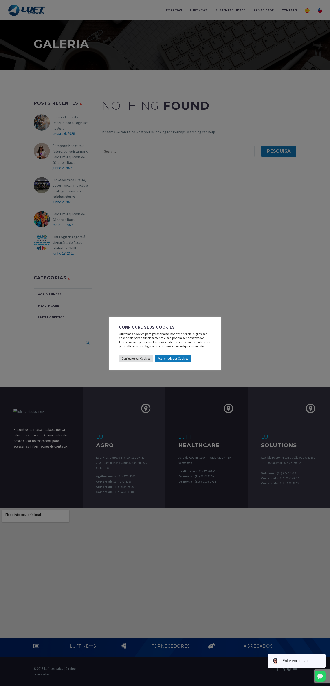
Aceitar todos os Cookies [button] (173, 358)
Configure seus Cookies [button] (136, 358)
